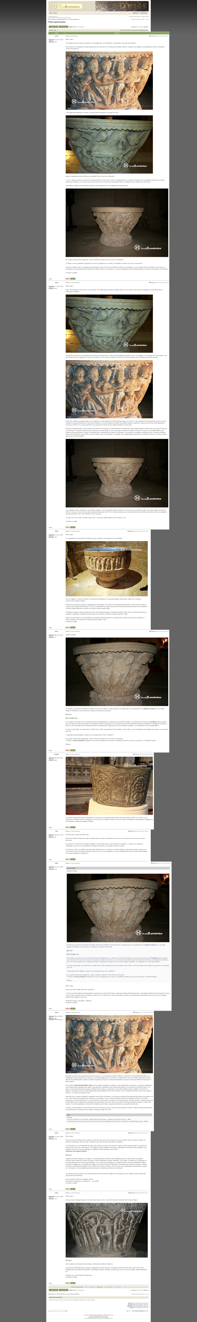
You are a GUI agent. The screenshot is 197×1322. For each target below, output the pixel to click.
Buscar (55, 13)
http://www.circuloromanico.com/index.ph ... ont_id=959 (82, 1181)
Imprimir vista (52, 30)
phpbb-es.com (109, 1318)
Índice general (52, 19)
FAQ (51, 13)
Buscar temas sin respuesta (54, 17)
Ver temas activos (66, 17)
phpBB (91, 1315)
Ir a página (133, 26)
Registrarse (136, 13)
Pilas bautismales (57, 22)
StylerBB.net (100, 1316)
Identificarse (143, 13)
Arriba (50, 278)
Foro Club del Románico (73, 19)
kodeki (105, 1316)
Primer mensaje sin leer (134, 30)
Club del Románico (61, 19)
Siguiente (146, 26)
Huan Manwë (100, 1318)
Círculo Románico (105, 1317)
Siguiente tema (144, 30)
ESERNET (96, 1317)
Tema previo (123, 30)
